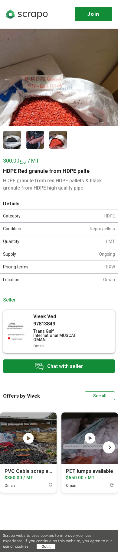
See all (100, 395)
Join (93, 14)
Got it (46, 546)
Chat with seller (64, 366)
